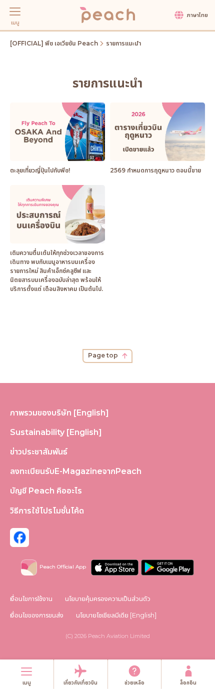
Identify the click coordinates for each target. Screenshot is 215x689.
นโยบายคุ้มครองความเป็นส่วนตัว (107, 598)
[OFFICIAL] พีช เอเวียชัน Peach (54, 43)
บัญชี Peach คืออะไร (46, 491)
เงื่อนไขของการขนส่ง (37, 615)
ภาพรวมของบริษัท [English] (59, 413)
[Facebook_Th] (19, 536)
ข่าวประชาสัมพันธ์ (39, 451)
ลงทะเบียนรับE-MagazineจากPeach (76, 471)
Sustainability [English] (56, 432)
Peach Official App (63, 567)
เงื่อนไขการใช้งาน (31, 598)
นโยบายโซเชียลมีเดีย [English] (116, 615)
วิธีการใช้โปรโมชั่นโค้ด (47, 511)
